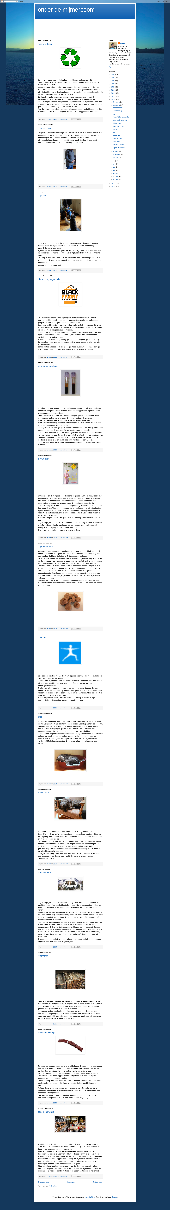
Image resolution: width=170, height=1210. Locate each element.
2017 (113, 183)
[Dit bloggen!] (74, 119)
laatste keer (43, 792)
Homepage (71, 1182)
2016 (113, 186)
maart (115, 173)
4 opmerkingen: (64, 357)
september (117, 155)
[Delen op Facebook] (78, 119)
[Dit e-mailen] (72, 119)
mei (114, 167)
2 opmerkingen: (64, 1103)
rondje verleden (45, 44)
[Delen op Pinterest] (80, 119)
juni (114, 164)
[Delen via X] (76, 119)
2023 (113, 84)
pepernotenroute (45, 546)
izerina (122, 43)
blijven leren (43, 459)
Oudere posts (97, 1182)
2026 (113, 75)
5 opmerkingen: (64, 186)
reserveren (43, 956)
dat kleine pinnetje (46, 1032)
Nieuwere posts (43, 1182)
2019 (113, 96)
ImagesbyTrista (89, 1197)
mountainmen (44, 872)
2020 (113, 93)
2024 (113, 81)
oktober (115, 151)
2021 (113, 90)
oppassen (42, 195)
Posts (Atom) (53, 1186)
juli (114, 161)
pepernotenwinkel (46, 1112)
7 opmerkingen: (64, 863)
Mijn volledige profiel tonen (118, 67)
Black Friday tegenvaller (49, 279)
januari (115, 179)
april (114, 170)
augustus (116, 158)
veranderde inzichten (48, 366)
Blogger (114, 1197)
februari (116, 176)
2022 (113, 87)
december (116, 102)
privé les (42, 637)
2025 (113, 78)
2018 (113, 99)
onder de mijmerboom (66, 9)
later (40, 717)
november (116, 105)
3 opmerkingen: (64, 119)
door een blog (44, 128)
